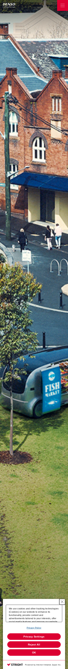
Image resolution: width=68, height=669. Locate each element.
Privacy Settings (33, 636)
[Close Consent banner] (62, 602)
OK (34, 652)
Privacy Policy (34, 628)
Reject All (34, 644)
